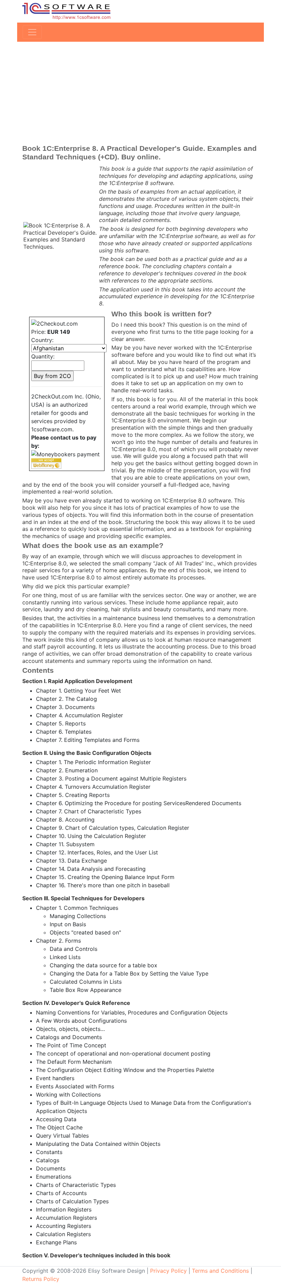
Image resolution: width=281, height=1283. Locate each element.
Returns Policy (40, 1278)
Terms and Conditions (220, 1270)
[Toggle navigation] (32, 32)
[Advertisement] (140, 93)
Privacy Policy (168, 1270)
